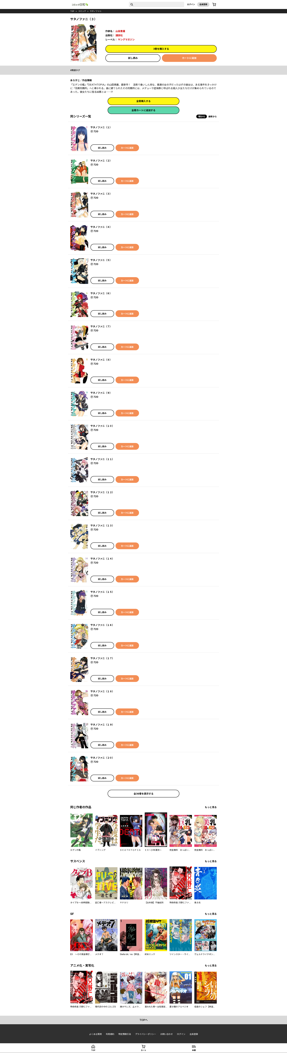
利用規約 (110, 1034)
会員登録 (203, 4)
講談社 (119, 35)
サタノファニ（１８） (102, 691)
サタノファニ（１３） (102, 525)
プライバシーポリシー (145, 1034)
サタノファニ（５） (101, 260)
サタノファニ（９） (101, 392)
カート (143, 1050)
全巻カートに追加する (143, 110)
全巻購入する (143, 101)
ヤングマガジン (126, 39)
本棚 (194, 1050)
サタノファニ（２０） (102, 757)
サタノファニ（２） (101, 160)
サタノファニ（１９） (102, 724)
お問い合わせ (166, 1034)
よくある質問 (95, 1034)
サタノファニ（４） (101, 226)
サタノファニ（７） (101, 326)
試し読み (133, 57)
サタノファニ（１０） (102, 425)
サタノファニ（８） (101, 359)
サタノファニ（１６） (102, 625)
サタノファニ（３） (101, 193)
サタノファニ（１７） (102, 658)
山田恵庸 (120, 31)
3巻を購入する (161, 48)
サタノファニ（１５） (102, 591)
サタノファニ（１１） (102, 459)
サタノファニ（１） (101, 127)
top (72, 11)
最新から (212, 116)
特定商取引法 (124, 1034)
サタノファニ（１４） (102, 558)
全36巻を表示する (144, 793)
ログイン (191, 4)
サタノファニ (95, 11)
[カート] (214, 4)
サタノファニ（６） (101, 293)
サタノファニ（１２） (102, 492)
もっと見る (211, 807)
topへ (143, 1020)
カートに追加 (189, 57)
